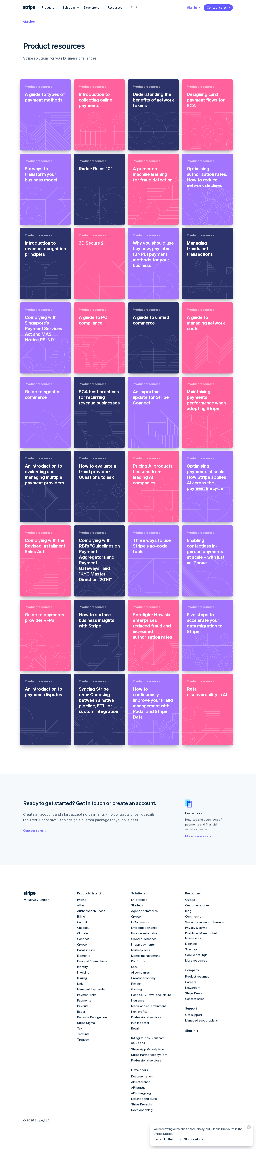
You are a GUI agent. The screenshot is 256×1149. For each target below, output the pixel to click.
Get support (193, 1015)
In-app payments (143, 944)
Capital (82, 922)
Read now (32, 144)
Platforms (138, 961)
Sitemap (191, 949)
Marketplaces (140, 950)
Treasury (83, 1039)
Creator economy (143, 978)
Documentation (142, 1076)
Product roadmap (197, 976)
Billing (81, 916)
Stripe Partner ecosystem (149, 1055)
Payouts (83, 1006)
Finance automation (145, 933)
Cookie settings (196, 955)
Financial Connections (92, 961)
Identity (82, 967)
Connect (83, 939)
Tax (79, 1028)
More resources (196, 836)
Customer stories (197, 905)
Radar (81, 1012)
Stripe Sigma (86, 1023)
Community (193, 916)
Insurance (138, 1000)
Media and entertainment (148, 1006)
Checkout (84, 928)
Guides (29, 21)
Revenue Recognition (92, 1017)
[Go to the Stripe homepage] (28, 893)
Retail (135, 1028)
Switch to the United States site (177, 1139)
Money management (145, 956)
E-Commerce (140, 922)
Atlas (80, 905)
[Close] (248, 1128)
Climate (82, 933)
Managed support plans (201, 1020)
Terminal (83, 1034)
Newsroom (192, 988)
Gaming (136, 989)
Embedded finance (144, 928)
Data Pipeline (86, 950)
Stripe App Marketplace (147, 1049)
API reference (140, 1082)
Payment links (87, 995)
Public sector (140, 1023)
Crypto (82, 944)
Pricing (135, 7)
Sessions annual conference (204, 922)
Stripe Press (193, 993)
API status (138, 1087)
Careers (190, 982)
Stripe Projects (141, 1104)
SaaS (134, 967)
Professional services (146, 1017)
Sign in (192, 7)
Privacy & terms (196, 928)
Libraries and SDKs (144, 1099)
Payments (84, 1000)
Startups (137, 905)
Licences (191, 944)
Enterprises (139, 900)
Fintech (136, 984)
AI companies (140, 972)
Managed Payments (91, 989)
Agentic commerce (144, 911)
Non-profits (139, 1012)
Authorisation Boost (91, 911)
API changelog (141, 1093)
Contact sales (217, 7)
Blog (188, 911)
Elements (83, 956)
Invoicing (83, 972)
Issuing (82, 978)
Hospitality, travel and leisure (151, 995)
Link (80, 984)
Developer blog (142, 1110)
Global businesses (144, 939)
